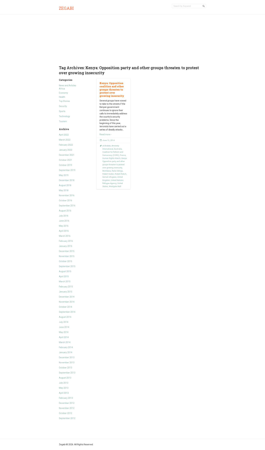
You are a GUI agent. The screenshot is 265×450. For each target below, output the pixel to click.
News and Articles (67, 85)
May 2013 (63, 388)
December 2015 (66, 251)
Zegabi (66, 8)
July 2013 (63, 383)
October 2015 (65, 261)
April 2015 (64, 276)
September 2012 (67, 418)
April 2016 (64, 231)
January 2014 (65, 352)
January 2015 (65, 291)
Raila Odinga (117, 171)
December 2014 (66, 296)
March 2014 (64, 342)
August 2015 (65, 271)
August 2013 (65, 378)
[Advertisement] (132, 37)
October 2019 (65, 165)
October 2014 (65, 307)
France (123, 155)
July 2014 (63, 322)
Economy (63, 93)
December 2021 (66, 155)
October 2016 (65, 200)
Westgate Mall (115, 186)
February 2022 (66, 145)
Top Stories (64, 101)
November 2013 (66, 362)
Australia (118, 149)
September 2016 (67, 205)
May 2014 (63, 332)
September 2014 (67, 312)
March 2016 (64, 236)
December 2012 (66, 403)
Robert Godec (108, 174)
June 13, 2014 (108, 140)
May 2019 (63, 175)
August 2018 (65, 185)
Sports (62, 111)
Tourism (63, 121)
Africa (62, 88)
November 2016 (66, 195)
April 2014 (64, 337)
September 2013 (67, 372)
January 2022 (65, 150)
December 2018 (66, 180)
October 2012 (65, 413)
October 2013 (65, 367)
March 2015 (64, 281)
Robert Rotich (120, 174)
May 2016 (63, 226)
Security (63, 106)
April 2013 (64, 393)
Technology (64, 116)
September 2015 (67, 266)
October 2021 (65, 160)
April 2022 (64, 134)
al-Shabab (106, 146)
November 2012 (66, 408)
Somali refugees (109, 177)
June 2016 (64, 221)
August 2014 (65, 317)
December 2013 (66, 357)
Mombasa (106, 171)
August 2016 (65, 210)
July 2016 (63, 215)
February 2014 (66, 347)
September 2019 (67, 170)
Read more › (105, 134)
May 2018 (63, 190)
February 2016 (66, 241)
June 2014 (64, 327)
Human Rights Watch (111, 158)
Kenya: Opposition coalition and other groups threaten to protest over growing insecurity (112, 89)
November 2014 (66, 302)
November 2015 (66, 256)
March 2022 (64, 140)
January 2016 (65, 246)
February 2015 (66, 286)
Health (62, 97)
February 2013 (66, 398)
